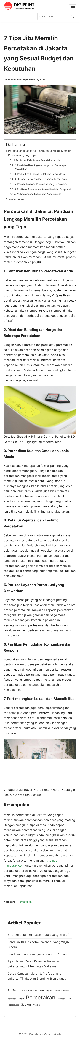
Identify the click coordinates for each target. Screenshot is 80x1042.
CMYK (41, 990)
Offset (21, 999)
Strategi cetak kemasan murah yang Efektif (38, 935)
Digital (49, 990)
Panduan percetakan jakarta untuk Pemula (37, 954)
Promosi (61, 999)
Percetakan (25, 901)
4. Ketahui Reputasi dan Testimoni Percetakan (41, 178)
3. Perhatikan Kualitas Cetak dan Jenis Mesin (40, 173)
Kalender (65, 990)
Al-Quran (14, 990)
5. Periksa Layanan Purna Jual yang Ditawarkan (41, 184)
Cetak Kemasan (29, 990)
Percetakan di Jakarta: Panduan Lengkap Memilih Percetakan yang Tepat (39, 153)
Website (36, 1005)
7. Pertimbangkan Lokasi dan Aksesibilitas (37, 193)
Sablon (26, 1004)
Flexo (57, 990)
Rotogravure (13, 1005)
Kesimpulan (16, 199)
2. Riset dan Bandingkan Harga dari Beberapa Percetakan (40, 167)
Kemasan (12, 999)
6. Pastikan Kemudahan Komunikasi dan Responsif (42, 189)
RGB (69, 999)
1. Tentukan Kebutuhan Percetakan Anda (37, 160)
